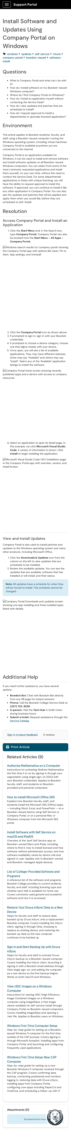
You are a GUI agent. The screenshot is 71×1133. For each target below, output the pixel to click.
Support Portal (25, 4)
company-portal (13, 57)
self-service (42, 54)
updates (26, 54)
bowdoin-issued (36, 57)
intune (57, 54)
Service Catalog (19, 720)
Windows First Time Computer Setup (32, 1026)
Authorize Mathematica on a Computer (33, 765)
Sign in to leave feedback (22, 734)
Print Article (19, 747)
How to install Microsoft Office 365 (31, 797)
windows (12, 54)
